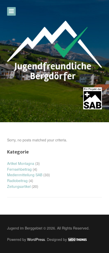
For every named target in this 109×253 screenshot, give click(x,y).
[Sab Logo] (92, 98)
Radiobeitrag (17, 180)
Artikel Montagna (20, 163)
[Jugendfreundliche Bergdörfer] (54, 51)
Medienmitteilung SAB (24, 174)
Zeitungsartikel (19, 186)
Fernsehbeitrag (19, 169)
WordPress (36, 239)
